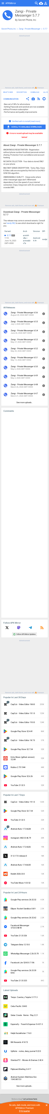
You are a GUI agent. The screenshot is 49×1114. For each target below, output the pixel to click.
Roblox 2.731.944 (18, 767)
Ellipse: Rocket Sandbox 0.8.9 (23, 908)
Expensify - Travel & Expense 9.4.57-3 (27, 1024)
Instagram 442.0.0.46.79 (21, 838)
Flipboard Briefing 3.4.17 (21, 1069)
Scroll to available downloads (26, 127)
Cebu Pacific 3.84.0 (19, 1006)
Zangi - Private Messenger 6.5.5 (24, 321)
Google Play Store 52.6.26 (22, 776)
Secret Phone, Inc (27, 20)
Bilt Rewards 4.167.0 (19, 1042)
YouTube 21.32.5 (18, 785)
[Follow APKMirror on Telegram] (30, 628)
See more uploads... (24, 402)
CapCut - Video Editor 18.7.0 (23, 740)
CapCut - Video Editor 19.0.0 (23, 722)
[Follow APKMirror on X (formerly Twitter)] (7, 628)
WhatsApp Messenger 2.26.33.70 (25, 953)
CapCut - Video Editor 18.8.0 (23, 704)
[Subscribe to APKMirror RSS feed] (42, 628)
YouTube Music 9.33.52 (20, 883)
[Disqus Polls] (24, 447)
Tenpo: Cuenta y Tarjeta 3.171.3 (24, 997)
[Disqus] (24, 515)
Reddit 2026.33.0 (18, 874)
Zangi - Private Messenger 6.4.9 (24, 375)
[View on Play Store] (33, 99)
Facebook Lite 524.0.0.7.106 (22, 962)
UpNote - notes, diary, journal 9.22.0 (26, 1051)
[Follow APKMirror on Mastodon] (18, 628)
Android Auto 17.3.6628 (21, 829)
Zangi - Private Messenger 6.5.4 (24, 330)
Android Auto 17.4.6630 (21, 865)
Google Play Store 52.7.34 (22, 749)
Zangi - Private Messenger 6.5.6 (24, 312)
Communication (10, 99)
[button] (27, 99)
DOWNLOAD (35, 92)
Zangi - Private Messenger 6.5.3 (24, 339)
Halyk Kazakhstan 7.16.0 (21, 1033)
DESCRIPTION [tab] (22, 92)
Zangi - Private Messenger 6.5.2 (24, 348)
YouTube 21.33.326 (19, 935)
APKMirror (10, 3)
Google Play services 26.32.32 (23, 899)
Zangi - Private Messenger (29, 29)
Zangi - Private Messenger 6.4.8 (24, 384)
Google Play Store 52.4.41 (22, 731)
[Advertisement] (24, 61)
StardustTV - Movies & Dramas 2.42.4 (27, 1060)
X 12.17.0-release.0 (19, 856)
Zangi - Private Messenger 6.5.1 (24, 357)
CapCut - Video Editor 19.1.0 (23, 713)
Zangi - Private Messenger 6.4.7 (24, 393)
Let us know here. (30, 1099)
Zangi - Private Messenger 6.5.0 (24, 366)
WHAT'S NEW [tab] (8, 92)
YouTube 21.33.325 (19, 980)
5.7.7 (9, 235)
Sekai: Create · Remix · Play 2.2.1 (24, 1015)
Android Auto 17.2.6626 (21, 847)
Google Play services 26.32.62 (23, 917)
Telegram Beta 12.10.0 (20, 944)
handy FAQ (11, 223)
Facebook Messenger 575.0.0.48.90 (20, 926)
